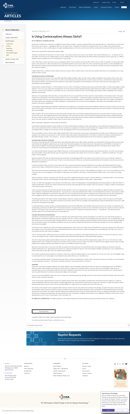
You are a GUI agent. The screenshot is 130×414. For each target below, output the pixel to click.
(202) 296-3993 (9, 369)
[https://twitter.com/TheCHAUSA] (120, 364)
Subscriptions (9, 50)
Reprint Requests (10, 62)
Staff (7, 55)
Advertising (9, 48)
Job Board (85, 375)
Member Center (86, 366)
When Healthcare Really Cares (61, 375)
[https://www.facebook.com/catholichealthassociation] (117, 364)
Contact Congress (87, 373)
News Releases (57, 366)
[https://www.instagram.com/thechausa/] (123, 364)
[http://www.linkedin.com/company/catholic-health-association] (115, 364)
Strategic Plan (27, 371)
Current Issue (9, 43)
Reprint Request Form (66, 343)
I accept (108, 410)
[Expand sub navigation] (22, 38)
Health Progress (8, 21)
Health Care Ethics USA (11, 59)
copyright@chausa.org (58, 320)
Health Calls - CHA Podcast (60, 368)
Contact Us (27, 373)
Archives (8, 46)
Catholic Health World (11, 37)
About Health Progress (11, 52)
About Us (26, 366)
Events (84, 368)
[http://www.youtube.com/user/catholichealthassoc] (126, 364)
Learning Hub (86, 371)
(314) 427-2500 (9, 379)
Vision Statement (28, 368)
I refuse (122, 410)
